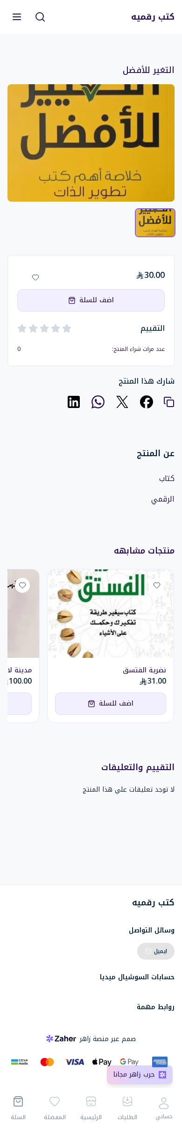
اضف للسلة (96, 300)
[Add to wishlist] (35, 277)
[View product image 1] (155, 222)
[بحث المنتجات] (40, 16)
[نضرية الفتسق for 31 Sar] (111, 613)
